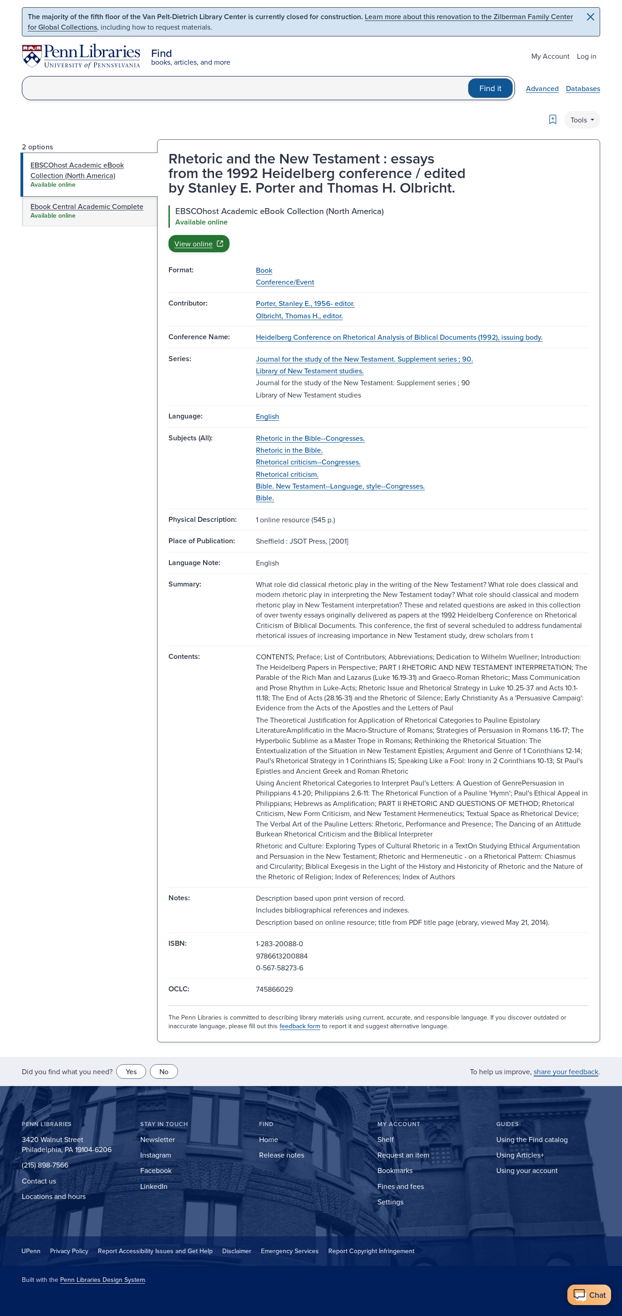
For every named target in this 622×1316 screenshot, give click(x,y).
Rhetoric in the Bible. (289, 450)
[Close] (590, 17)
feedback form (300, 1025)
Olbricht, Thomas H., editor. (299, 316)
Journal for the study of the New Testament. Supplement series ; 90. (364, 359)
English (267, 416)
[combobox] (245, 88)
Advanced (542, 88)
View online (193, 244)
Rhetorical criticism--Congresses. (308, 462)
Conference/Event (285, 282)
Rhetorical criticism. (287, 474)
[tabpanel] (378, 228)
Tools (580, 120)
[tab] (89, 175)
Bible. (265, 498)
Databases (583, 88)
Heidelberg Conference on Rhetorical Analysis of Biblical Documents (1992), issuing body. (399, 337)
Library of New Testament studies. (310, 371)
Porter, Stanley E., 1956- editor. (305, 303)
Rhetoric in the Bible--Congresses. (310, 438)
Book (264, 270)
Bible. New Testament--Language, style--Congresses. (340, 486)
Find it (490, 88)
